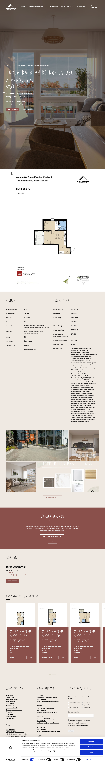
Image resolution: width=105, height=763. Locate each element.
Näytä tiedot (87, 759)
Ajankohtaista (10, 701)
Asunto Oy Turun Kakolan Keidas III (38, 66)
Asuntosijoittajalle (11, 699)
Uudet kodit (9, 695)
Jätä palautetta (10, 718)
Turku (13, 66)
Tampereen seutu (75, 705)
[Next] (97, 674)
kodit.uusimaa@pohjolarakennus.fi (48, 701)
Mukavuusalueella (57, 7)
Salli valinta (91, 747)
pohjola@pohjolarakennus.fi (15, 732)
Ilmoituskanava (11, 716)
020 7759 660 (41, 729)
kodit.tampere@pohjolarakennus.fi (48, 723)
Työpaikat (9, 712)
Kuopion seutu (74, 707)
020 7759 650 (41, 721)
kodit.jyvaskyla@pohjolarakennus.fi (48, 731)
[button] (52, 498)
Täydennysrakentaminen (14, 710)
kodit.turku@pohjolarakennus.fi (16, 575)
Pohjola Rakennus (12, 7)
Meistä (70, 7)
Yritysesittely (10, 704)
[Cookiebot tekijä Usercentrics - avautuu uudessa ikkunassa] (10, 760)
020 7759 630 (41, 699)
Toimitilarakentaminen (37, 7)
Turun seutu (87, 702)
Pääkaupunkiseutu (75, 702)
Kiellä (91, 752)
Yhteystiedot (81, 7)
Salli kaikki (91, 741)
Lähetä (71, 731)
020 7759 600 (10, 730)
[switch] (48, 759)
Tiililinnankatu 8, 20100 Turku (19, 93)
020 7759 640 (10, 573)
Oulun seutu (87, 707)
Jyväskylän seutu (88, 705)
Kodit (23, 7)
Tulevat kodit (10, 697)
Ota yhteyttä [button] (12, 581)
